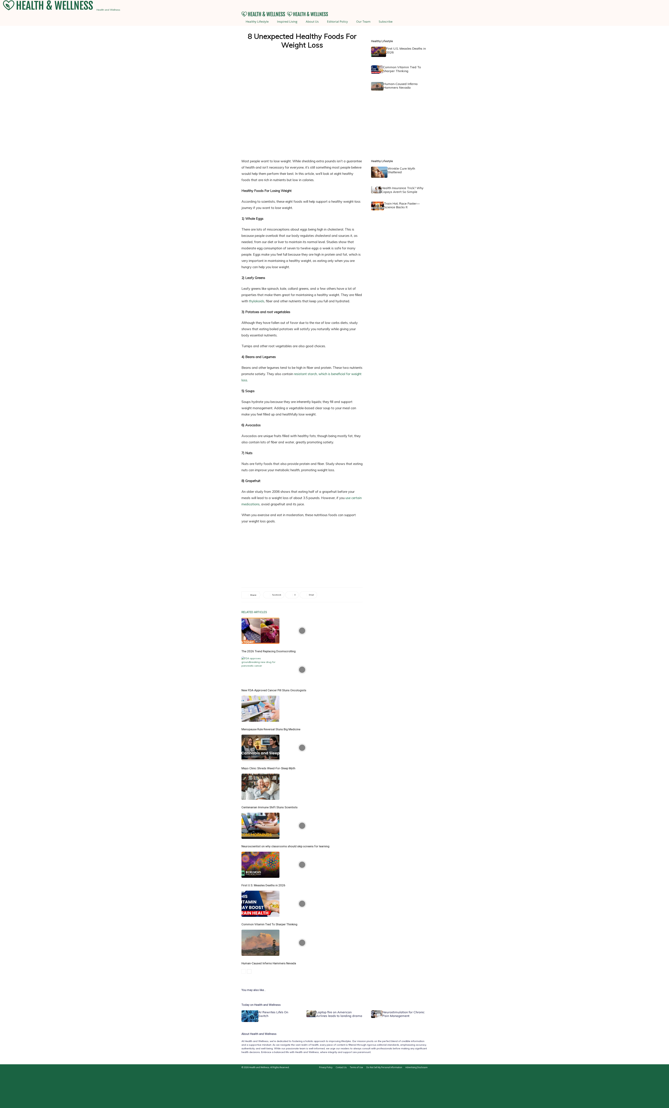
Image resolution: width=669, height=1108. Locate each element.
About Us (312, 22)
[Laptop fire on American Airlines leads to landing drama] (311, 1013)
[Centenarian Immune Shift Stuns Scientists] (302, 787)
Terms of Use (356, 1067)
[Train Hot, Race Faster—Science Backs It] (377, 206)
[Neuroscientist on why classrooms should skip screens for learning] (302, 826)
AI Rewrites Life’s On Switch (273, 1014)
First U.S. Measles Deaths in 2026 (263, 885)
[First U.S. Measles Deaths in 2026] (302, 865)
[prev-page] (243, 971)
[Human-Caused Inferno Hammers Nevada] (302, 943)
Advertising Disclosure (416, 1067)
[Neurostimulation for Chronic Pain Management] (376, 1014)
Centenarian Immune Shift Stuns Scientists (269, 807)
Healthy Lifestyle (257, 22)
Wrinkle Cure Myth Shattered (401, 170)
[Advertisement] (302, 128)
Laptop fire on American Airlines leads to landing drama (339, 1014)
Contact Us (341, 1067)
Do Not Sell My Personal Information (384, 1067)
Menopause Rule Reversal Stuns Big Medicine (270, 729)
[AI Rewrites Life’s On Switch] (249, 1016)
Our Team (363, 22)
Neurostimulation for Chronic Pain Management (403, 1014)
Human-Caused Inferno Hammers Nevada (268, 963)
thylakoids (256, 301)
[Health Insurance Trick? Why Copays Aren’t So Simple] (376, 189)
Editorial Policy (337, 22)
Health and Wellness (263, 1034)
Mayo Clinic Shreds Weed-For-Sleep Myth (268, 768)
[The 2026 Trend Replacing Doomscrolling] (302, 631)
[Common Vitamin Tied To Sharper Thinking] (302, 904)
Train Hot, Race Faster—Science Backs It (402, 205)
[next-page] (249, 971)
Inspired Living (287, 22)
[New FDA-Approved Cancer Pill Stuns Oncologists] (302, 670)
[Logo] (263, 15)
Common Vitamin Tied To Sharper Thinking (269, 924)
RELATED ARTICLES (254, 612)
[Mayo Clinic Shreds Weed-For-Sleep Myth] (302, 748)
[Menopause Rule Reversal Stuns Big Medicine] (302, 709)
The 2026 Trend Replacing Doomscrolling (268, 651)
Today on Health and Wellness (261, 1004)
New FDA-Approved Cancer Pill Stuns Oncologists (273, 690)
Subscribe (386, 22)
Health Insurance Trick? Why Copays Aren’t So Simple (402, 190)
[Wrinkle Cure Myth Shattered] (379, 172)
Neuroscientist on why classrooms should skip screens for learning (285, 846)
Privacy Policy (325, 1067)
